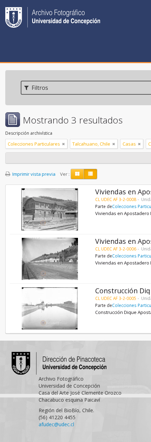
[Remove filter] (63, 143)
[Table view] (90, 174)
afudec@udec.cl (56, 424)
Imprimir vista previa (33, 174)
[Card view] (77, 174)
